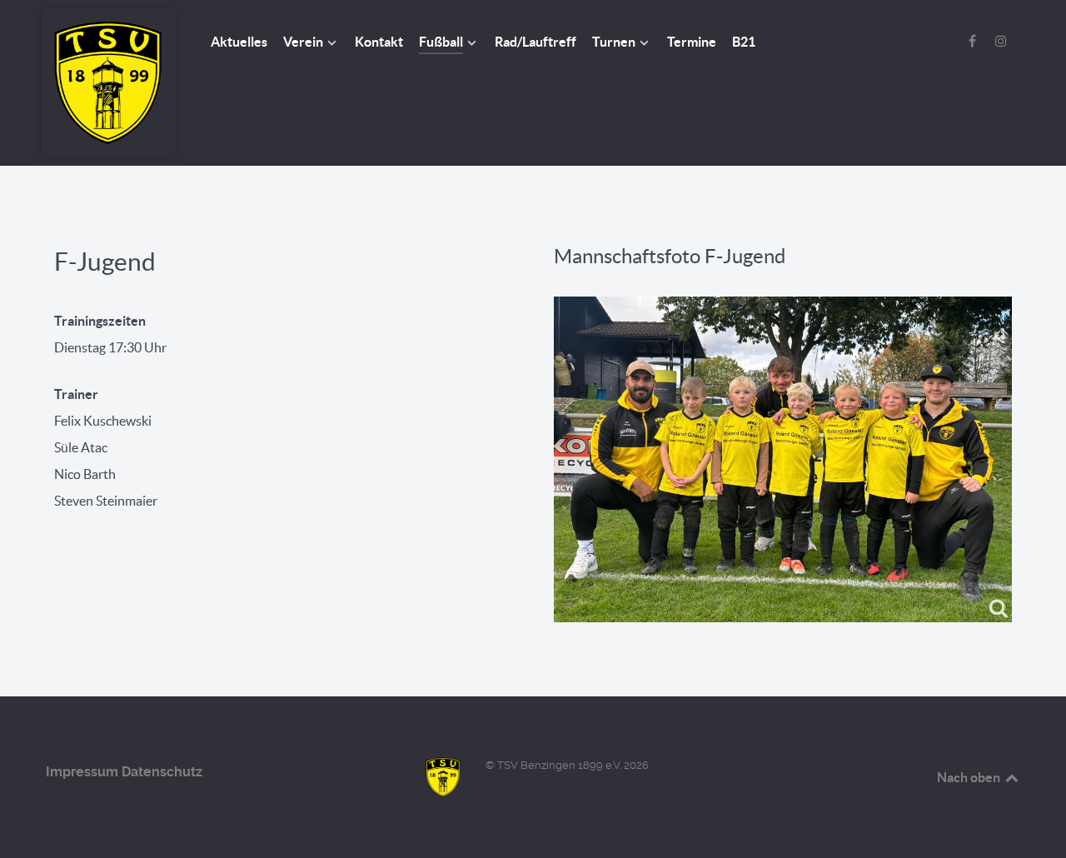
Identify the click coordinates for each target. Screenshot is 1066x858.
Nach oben (970, 777)
